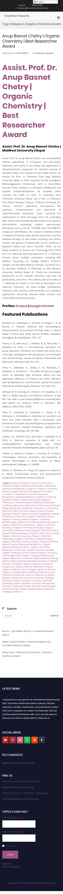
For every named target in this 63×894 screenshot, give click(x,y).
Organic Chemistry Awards (16, 519)
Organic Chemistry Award (41, 516)
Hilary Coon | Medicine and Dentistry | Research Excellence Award (27, 654)
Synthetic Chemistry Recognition (38, 583)
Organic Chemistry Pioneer (16, 541)
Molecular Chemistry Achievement (31, 505)
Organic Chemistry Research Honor (26, 545)
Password (13, 831)
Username (13, 817)
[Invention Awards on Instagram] (12, 740)
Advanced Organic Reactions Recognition (23, 485)
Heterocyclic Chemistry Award (17, 502)
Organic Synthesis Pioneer (42, 569)
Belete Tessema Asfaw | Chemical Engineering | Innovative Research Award (27, 643)
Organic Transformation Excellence (20, 572)
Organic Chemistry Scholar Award (19, 552)
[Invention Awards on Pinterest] (20, 740)
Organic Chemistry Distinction (28, 527)
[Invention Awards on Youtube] (5, 740)
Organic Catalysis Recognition (35, 513)
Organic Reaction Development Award (29, 560)
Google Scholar (42, 306)
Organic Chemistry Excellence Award (27, 529)
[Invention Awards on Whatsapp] (27, 740)
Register (6, 863)
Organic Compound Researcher (38, 555)
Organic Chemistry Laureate (16, 535)
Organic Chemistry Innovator (45, 533)
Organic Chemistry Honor (45, 530)
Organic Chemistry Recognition (26, 544)
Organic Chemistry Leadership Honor (34, 538)
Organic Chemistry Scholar (40, 549)
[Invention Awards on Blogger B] (34, 740)
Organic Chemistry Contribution (18, 524)
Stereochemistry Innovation (28, 580)
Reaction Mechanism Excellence (18, 577)
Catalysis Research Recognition (26, 491)
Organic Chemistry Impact (15, 533)
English (40, 2)
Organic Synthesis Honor (15, 569)
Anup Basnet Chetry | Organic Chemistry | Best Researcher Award (31, 41)
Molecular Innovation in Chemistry (40, 508)
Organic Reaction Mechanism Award (34, 566)
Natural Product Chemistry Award (19, 510)
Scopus (22, 306)
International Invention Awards (18, 762)
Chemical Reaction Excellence (30, 496)
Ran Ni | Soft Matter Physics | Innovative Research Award (28, 633)
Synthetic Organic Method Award (27, 588)
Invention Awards (17, 16)
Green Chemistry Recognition (35, 499)
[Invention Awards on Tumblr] (42, 740)
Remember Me (12, 845)
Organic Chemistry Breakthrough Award (37, 522)
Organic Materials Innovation (17, 558)
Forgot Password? (11, 866)
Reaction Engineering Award (39, 574)
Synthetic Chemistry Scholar (16, 586)
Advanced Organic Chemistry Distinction (31, 482)
